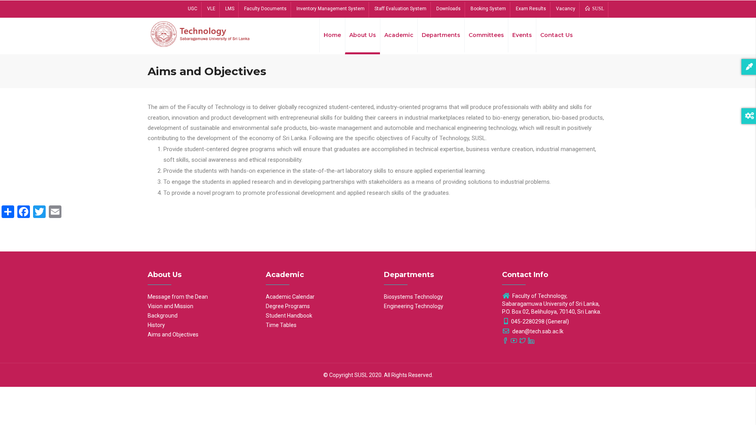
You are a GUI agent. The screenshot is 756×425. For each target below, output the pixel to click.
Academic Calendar (290, 297)
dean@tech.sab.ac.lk (537, 331)
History (156, 325)
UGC (192, 8)
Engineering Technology (413, 306)
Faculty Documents (265, 8)
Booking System (488, 8)
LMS (229, 8)
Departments (441, 35)
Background (163, 315)
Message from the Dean (178, 297)
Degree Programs (288, 306)
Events (522, 35)
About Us (362, 35)
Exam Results (531, 8)
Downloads (448, 8)
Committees (486, 35)
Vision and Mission (170, 306)
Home (332, 35)
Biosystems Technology (413, 297)
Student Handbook (289, 315)
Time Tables (281, 325)
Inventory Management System (330, 8)
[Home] (201, 33)
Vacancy (565, 8)
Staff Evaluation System (400, 8)
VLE (211, 8)
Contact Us (556, 35)
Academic (398, 35)
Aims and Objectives (173, 334)
